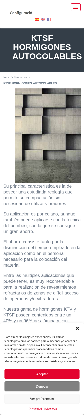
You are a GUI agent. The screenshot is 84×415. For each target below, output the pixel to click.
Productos (21, 77)
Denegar (42, 386)
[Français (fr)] (49, 19)
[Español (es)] (37, 19)
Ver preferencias (42, 399)
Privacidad (35, 408)
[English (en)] (43, 19)
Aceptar (42, 374)
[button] (77, 328)
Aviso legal (51, 408)
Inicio (6, 77)
